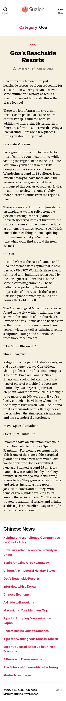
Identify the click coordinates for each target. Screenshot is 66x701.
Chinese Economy (16, 594)
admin (25, 68)
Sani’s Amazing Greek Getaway (26, 562)
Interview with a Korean (20, 586)
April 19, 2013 (45, 68)
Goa (33, 44)
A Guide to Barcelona (18, 602)
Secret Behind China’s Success (26, 631)
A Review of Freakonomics (22, 659)
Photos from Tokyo (17, 675)
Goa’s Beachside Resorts (33, 56)
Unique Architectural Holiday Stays (29, 570)
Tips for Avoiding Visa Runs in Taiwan (30, 639)
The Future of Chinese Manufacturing (30, 667)
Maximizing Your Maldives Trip (25, 610)
